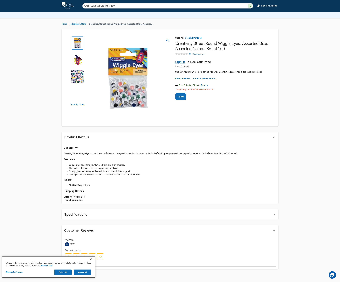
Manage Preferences (14, 272)
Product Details (182, 78)
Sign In (180, 62)
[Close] (91, 259)
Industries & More (78, 24)
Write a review (198, 54)
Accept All (82, 272)
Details (204, 85)
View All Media (77, 105)
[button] (267, 5)
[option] (77, 44)
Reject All (63, 272)
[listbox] (77, 70)
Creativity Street (193, 38)
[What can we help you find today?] (250, 6)
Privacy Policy (46, 266)
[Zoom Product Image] (167, 40)
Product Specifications (204, 78)
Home (64, 24)
